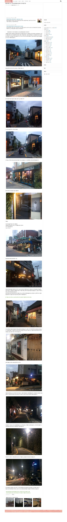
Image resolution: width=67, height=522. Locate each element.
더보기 (39, 497)
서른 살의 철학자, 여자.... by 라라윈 (50, 27)
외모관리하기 (48, 50)
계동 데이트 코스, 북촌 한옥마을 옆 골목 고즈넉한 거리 (15, 3)
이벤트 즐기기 (48, 55)
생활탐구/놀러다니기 (14, 5)
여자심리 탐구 (48, 39)
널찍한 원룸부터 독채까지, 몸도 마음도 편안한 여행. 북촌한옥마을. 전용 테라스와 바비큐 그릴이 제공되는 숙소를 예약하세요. (21, 21)
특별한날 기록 (49, 34)
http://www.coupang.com (10, 24)
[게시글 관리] (9, 494)
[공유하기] (8, 494)
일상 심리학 (48, 31)
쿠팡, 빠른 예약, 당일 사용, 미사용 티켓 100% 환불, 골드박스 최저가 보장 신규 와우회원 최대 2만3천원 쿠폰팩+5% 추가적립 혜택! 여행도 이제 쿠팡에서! (23, 28)
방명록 (29, 1)
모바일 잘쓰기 (49, 59)
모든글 (14, 1)
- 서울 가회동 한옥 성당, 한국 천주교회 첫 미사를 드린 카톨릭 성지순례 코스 (18, 492)
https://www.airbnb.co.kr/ (10, 17)
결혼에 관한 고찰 (49, 38)
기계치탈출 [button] (26, 1)
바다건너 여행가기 (49, 47)
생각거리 (48, 30)
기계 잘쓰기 (48, 60)
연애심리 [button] (19, 1)
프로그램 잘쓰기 (49, 58)
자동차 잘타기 (48, 62)
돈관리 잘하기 (48, 51)
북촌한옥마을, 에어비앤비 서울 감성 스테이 (14, 19)
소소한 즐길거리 (48, 54)
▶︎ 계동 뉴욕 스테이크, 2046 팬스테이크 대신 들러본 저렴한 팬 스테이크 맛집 (18, 297)
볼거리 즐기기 (49, 43)
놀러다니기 (48, 46)
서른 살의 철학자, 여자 (9, 1)
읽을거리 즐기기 (49, 42)
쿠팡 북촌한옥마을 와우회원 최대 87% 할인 (14, 26)
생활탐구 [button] (23, 1)
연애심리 (46, 35)
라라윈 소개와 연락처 (47, 22)
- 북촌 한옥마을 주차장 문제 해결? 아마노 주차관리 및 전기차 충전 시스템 (18, 491)
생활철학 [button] (16, 1)
